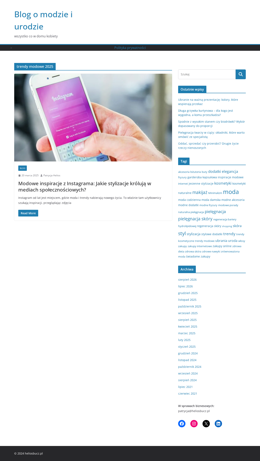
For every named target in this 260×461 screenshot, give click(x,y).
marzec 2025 (186, 333)
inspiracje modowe (231, 177)
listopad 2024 (187, 360)
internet (183, 183)
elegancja (230, 171)
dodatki (214, 171)
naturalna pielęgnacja (191, 212)
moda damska (211, 200)
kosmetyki (223, 183)
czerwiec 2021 (187, 393)
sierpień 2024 (187, 380)
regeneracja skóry (209, 226)
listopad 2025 (187, 300)
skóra (237, 225)
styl (182, 233)
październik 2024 (189, 367)
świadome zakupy (198, 256)
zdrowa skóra (193, 251)
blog (22, 168)
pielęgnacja (215, 211)
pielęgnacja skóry (195, 219)
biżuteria (195, 172)
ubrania (221, 240)
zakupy (182, 246)
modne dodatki (188, 205)
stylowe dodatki (211, 234)
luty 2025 (184, 340)
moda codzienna (189, 200)
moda (231, 192)
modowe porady (228, 205)
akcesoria (184, 172)
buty (204, 172)
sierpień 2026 (187, 279)
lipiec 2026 (185, 286)
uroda (232, 240)
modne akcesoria (233, 200)
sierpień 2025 (187, 320)
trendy (229, 233)
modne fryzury (208, 205)
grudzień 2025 (188, 293)
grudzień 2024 (188, 353)
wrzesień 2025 (188, 313)
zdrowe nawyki (211, 251)
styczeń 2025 (187, 346)
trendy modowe (204, 241)
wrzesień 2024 (188, 373)
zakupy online (222, 246)
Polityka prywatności (130, 47)
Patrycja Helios (51, 175)
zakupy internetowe (200, 246)
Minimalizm (215, 193)
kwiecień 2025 (187, 326)
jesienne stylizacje (201, 183)
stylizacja (193, 234)
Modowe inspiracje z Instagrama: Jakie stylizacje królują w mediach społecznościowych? (84, 186)
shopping (227, 226)
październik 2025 (189, 306)
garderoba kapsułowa (202, 177)
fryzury (182, 177)
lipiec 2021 (185, 387)
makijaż (199, 192)
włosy (241, 241)
